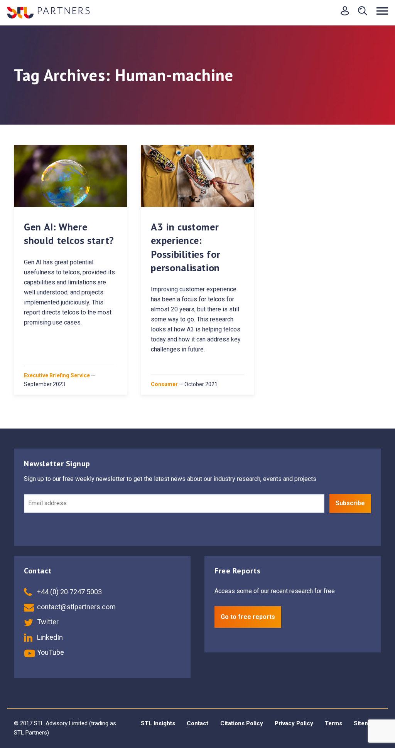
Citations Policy (241, 723)
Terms (333, 723)
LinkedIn (49, 637)
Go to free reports (248, 616)
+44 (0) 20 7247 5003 (68, 592)
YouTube (49, 652)
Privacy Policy (294, 723)
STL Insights (158, 723)
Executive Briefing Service (57, 375)
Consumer (164, 384)
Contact (197, 723)
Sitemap (365, 723)
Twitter (47, 622)
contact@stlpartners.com (75, 607)
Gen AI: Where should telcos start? (69, 233)
